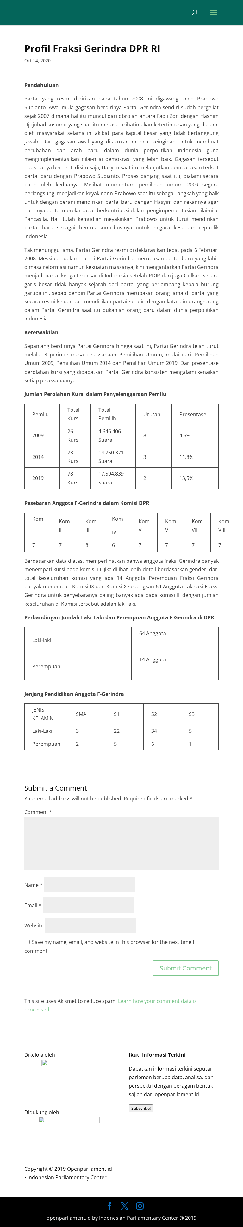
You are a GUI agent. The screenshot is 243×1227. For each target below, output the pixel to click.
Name (33, 885)
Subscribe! (141, 1108)
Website (34, 925)
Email (32, 905)
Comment (38, 812)
